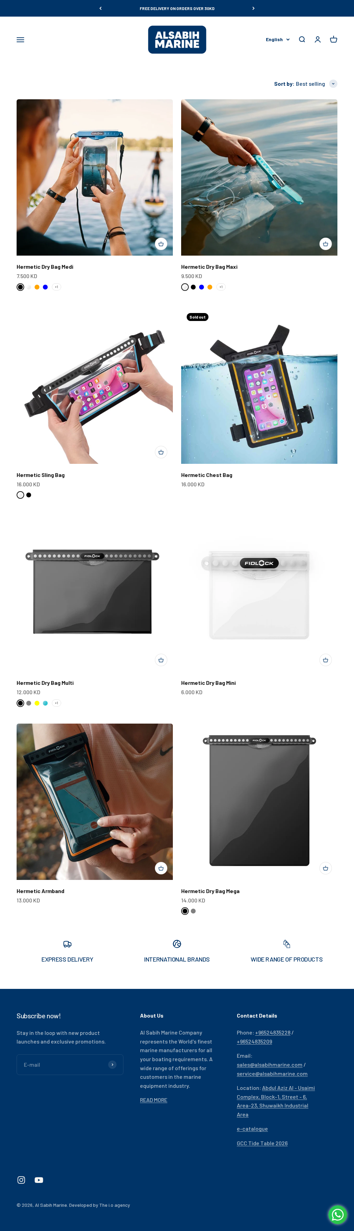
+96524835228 (272, 1032)
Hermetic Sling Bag (41, 474)
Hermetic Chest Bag (206, 474)
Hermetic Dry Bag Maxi (209, 266)
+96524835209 (254, 1041)
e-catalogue (252, 1128)
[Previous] (100, 8)
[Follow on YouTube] (39, 1180)
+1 (56, 287)
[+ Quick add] (161, 244)
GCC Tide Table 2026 (262, 1143)
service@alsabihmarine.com (272, 1073)
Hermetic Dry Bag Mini (208, 682)
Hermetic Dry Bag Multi (45, 682)
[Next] (253, 8)
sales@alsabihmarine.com (269, 1064)
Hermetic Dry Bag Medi (45, 266)
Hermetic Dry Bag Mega (210, 891)
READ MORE (153, 1099)
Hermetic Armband (40, 891)
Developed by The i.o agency (99, 1205)
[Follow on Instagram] (21, 1180)
